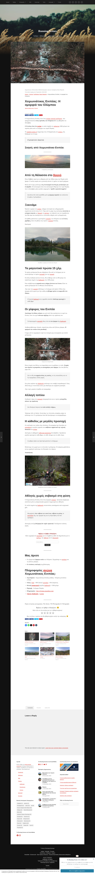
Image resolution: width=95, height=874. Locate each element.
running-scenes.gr (32, 132)
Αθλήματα (20, 775)
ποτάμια (64, 559)
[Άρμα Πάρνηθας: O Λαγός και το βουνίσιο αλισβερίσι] (63, 651)
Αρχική (7, 2)
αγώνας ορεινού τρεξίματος (54, 118)
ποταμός (50, 221)
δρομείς (40, 213)
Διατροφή (51, 2)
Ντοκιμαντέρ (26, 818)
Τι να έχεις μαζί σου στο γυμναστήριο (68, 788)
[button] (77, 860)
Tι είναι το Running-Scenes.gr (47, 848)
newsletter (40, 536)
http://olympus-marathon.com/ (45, 591)
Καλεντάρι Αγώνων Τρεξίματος (48, 862)
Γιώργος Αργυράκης (41, 868)
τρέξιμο (38, 538)
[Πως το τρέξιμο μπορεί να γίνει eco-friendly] (47, 651)
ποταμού (39, 399)
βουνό (57, 175)
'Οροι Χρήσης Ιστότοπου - (43, 854)
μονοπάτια (28, 427)
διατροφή (55, 538)
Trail (32, 582)
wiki (32, 805)
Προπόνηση (22, 787)
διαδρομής (41, 280)
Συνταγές (20, 795)
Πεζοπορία (19, 820)
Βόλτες (19, 812)
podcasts (26, 803)
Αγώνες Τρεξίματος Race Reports (56, 89)
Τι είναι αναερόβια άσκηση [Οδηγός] (68, 782)
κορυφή (52, 274)
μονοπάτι (42, 274)
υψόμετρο (56, 126)
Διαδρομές (22, 784)
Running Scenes (47, 31)
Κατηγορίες (21, 2)
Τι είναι (59, 2)
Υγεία (44, 2)
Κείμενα (19, 818)
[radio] (42, 613)
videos (27, 805)
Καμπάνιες (26, 816)
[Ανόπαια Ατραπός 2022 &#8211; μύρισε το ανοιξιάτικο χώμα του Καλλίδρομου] (63, 636)
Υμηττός (47, 865)
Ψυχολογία (20, 827)
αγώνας (54, 500)
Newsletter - (27, 854)
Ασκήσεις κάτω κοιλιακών (66, 795)
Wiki (30, 2)
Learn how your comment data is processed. (56, 748)
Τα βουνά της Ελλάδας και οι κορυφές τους (47, 860)
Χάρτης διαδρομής (33, 594)
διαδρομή (36, 299)
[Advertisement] (47, 19)
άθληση (46, 538)
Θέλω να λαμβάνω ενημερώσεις (77, 871)
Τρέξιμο (20, 781)
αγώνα (39, 209)
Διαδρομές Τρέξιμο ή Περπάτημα (24, 814)
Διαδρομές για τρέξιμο (48, 859)
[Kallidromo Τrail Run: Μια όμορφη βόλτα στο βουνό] (47, 636)
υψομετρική (35, 585)
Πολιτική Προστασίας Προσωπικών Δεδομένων (60, 854)
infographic (19, 803)
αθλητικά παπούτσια (45, 433)
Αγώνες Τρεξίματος (47, 857)
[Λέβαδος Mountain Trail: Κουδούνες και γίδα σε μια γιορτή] (32, 636)
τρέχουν (46, 213)
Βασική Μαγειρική (28, 809)
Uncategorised (20, 805)
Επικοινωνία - (33, 854)
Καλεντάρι (37, 2)
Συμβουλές (20, 772)
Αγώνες (21, 790)
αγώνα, (60, 132)
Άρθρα (14, 2)
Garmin (41, 594)
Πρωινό (19, 823)
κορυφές (48, 218)
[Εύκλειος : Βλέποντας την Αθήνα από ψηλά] (32, 651)
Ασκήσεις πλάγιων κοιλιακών (66, 785)
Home (26, 94)
